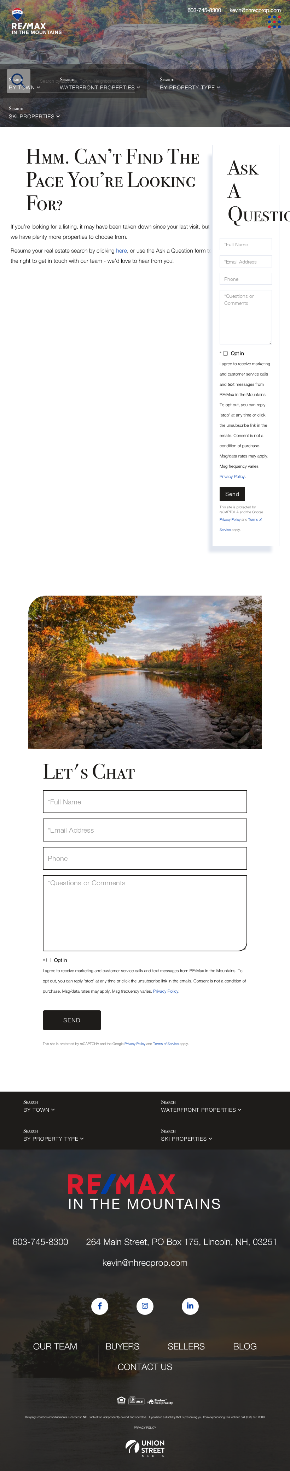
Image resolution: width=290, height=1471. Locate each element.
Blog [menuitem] (245, 1346)
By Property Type (187, 87)
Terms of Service (166, 1044)
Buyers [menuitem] (122, 1346)
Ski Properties (32, 116)
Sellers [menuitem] (186, 1346)
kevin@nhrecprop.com (255, 10)
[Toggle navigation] (275, 23)
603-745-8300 (204, 10)
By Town (22, 87)
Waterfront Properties (97, 87)
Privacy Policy (232, 476)
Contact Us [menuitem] (145, 1367)
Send (232, 494)
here (121, 251)
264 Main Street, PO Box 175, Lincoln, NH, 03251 (181, 1242)
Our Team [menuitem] (55, 1346)
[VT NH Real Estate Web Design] (145, 1448)
